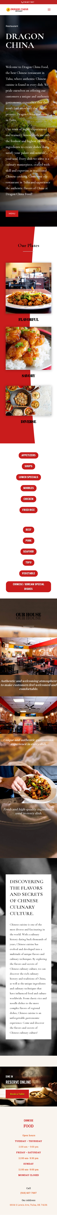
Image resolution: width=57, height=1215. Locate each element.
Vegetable (28, 573)
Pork (29, 541)
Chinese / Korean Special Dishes (28, 587)
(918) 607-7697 (28, 1192)
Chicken (28, 499)
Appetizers (28, 455)
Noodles (28, 488)
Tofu (28, 562)
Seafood (28, 552)
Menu (12, 213)
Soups (28, 466)
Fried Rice (28, 510)
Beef (28, 530)
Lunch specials (28, 477)
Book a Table (17, 1094)
